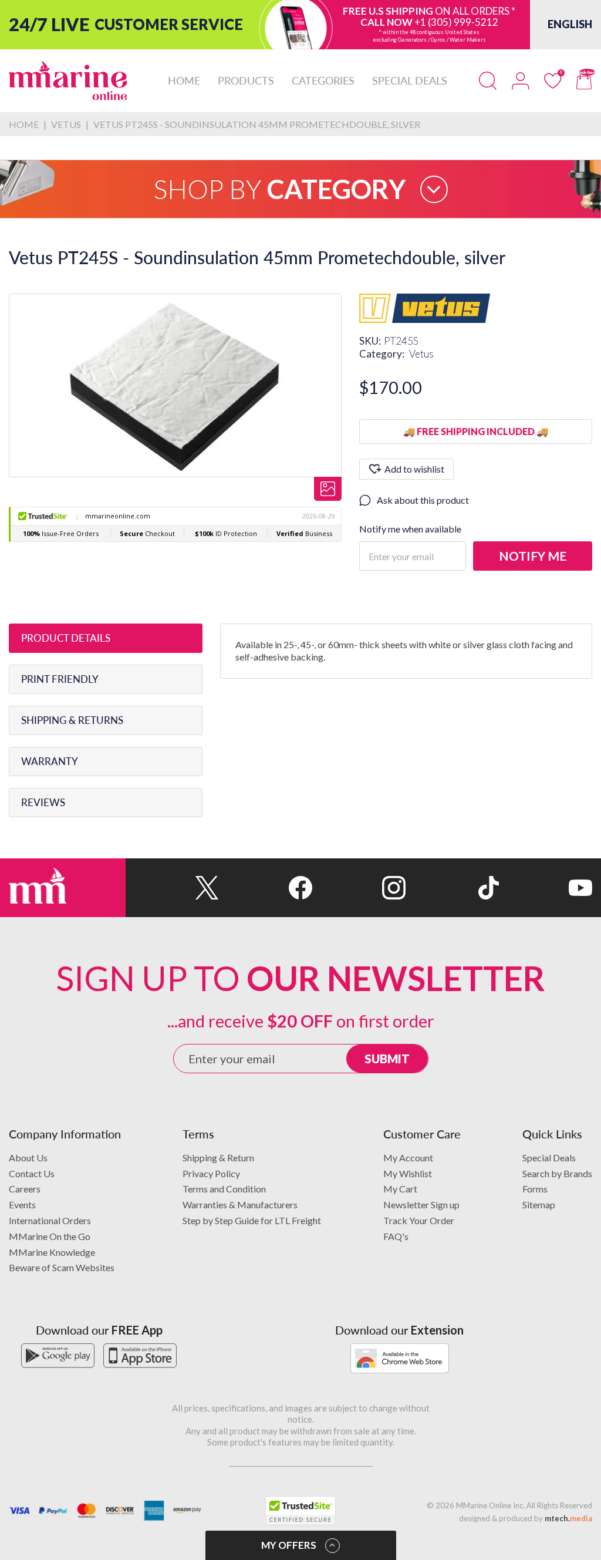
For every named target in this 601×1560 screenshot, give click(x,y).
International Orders (50, 1220)
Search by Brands (557, 1173)
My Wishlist (407, 1173)
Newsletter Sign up (421, 1204)
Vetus (421, 354)
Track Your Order (418, 1220)
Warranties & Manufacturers (240, 1204)
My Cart (400, 1188)
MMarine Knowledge (52, 1252)
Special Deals (549, 1157)
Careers (24, 1188)
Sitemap (538, 1204)
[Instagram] (359, 887)
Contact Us (32, 1173)
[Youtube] (545, 887)
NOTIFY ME (532, 555)
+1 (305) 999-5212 (456, 22)
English (570, 24)
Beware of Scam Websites (61, 1267)
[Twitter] (172, 887)
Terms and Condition (224, 1188)
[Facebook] (265, 887)
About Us (28, 1157)
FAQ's (395, 1236)
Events (22, 1204)
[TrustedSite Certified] (300, 1510)
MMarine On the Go (49, 1236)
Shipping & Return (218, 1157)
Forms (535, 1188)
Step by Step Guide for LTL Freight (252, 1220)
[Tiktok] (452, 887)
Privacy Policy (211, 1173)
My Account (408, 1157)
